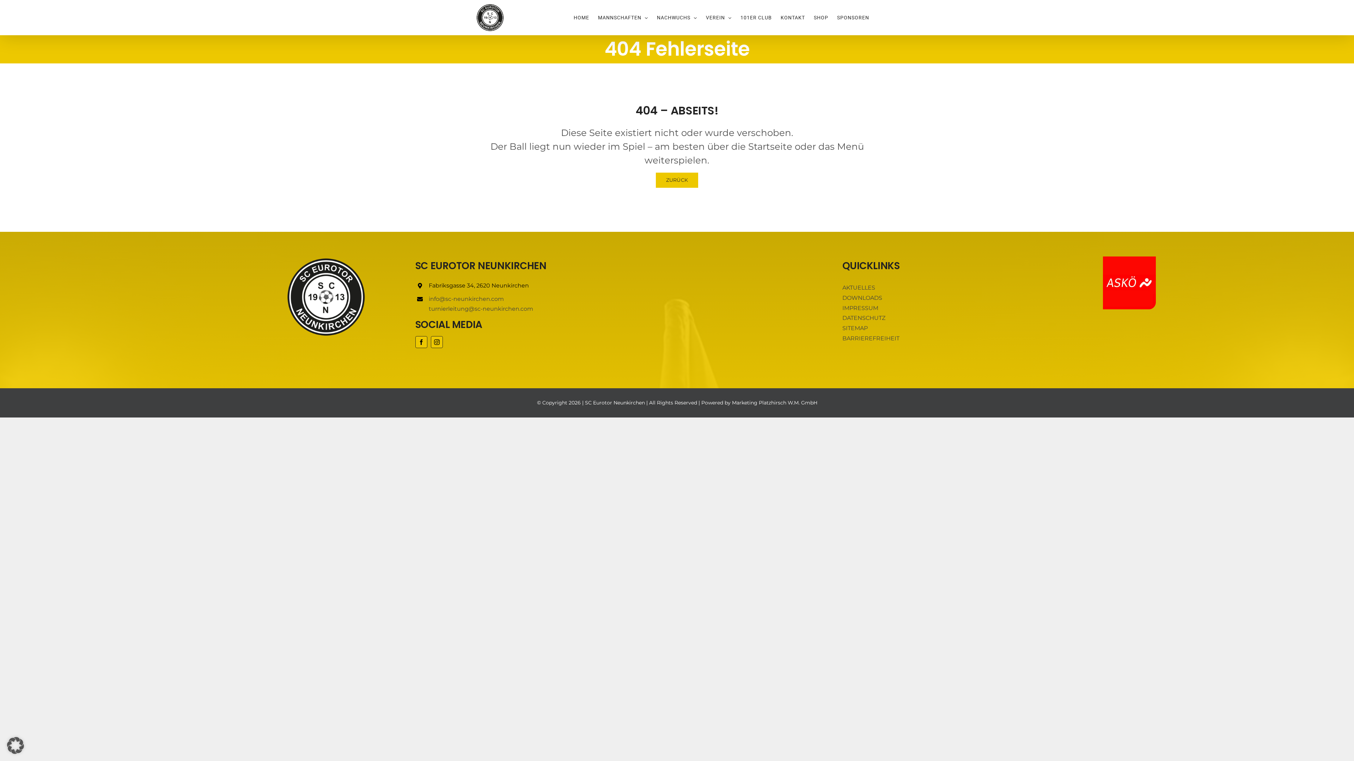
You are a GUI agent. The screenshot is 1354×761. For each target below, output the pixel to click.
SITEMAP (855, 328)
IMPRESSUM (860, 308)
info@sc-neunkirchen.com (466, 299)
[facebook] (421, 342)
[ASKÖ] (1129, 259)
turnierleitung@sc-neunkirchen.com (481, 308)
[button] (15, 745)
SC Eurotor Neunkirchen (615, 403)
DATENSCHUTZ (863, 318)
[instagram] (437, 342)
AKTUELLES (858, 287)
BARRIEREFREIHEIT (870, 338)
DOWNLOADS (862, 298)
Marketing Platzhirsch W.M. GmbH (774, 403)
